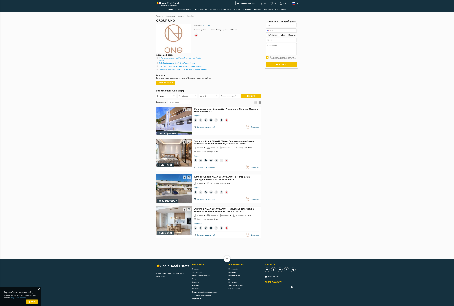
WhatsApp (273, 35)
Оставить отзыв (165, 83)
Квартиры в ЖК (234, 275)
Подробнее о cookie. (18, 298)
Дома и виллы (233, 279)
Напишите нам (273, 277)
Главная (195, 269)
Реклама (195, 285)
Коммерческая (234, 289)
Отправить (281, 65)
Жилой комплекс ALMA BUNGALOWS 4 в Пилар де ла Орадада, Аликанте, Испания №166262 (222, 178)
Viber (283, 35)
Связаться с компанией (206, 127)
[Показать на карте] (195, 120)
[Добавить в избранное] (189, 109)
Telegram (292, 35)
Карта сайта (197, 299)
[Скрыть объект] (200, 120)
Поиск (250, 96)
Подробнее (198, 116)
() (265, 3)
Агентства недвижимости (202, 275)
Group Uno (255, 127)
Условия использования (201, 295)
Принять (32, 302)
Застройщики (197, 272)
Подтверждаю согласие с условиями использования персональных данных (283, 58)
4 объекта (206, 25)
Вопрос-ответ (197, 279)
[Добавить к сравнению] (184, 109)
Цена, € (203, 96)
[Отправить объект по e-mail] (211, 120)
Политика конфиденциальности (204, 292)
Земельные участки (236, 285)
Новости (195, 282)
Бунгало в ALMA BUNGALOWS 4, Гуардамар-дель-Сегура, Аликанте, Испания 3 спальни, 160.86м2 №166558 (224, 142)
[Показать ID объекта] (221, 120)
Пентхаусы (232, 282)
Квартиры (232, 272)
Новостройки (233, 269)
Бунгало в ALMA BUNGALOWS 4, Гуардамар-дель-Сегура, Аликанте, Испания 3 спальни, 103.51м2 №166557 (224, 210)
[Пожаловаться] (196, 35)
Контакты (195, 289)
